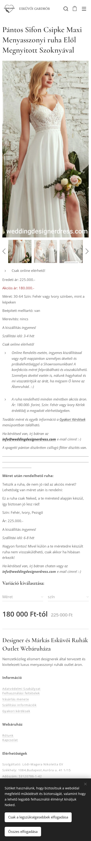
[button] (65, 8)
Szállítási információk (19, 705)
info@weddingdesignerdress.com (29, 439)
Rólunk (8, 735)
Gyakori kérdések (16, 711)
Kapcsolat (10, 740)
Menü (84, 8)
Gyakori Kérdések (72, 419)
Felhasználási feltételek (21, 693)
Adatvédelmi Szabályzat (21, 689)
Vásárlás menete (15, 699)
